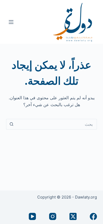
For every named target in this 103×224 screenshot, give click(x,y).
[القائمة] (11, 22)
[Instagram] (52, 216)
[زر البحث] (11, 124)
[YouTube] (32, 216)
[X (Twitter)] (73, 216)
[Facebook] (93, 216)
